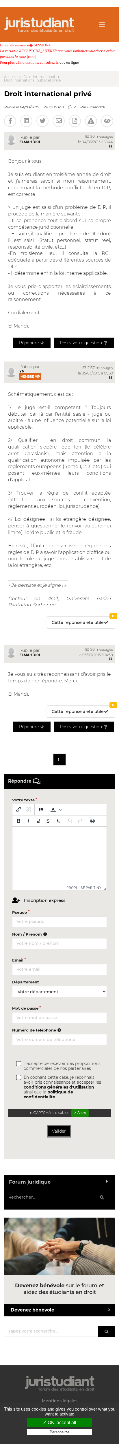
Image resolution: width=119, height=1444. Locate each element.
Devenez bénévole (32, 1310)
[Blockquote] (41, 810)
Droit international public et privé (32, 80)
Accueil (10, 77)
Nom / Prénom (27, 934)
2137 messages (100, 368)
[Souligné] (38, 821)
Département (25, 982)
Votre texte (23, 800)
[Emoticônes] (92, 821)
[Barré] (48, 821)
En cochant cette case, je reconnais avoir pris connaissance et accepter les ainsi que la (62, 1087)
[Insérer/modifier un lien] (18, 810)
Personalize (59, 1432)
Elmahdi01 (96, 107)
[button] (55, 810)
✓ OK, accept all (59, 1422)
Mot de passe (25, 1008)
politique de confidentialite (48, 1094)
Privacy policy (59, 1437)
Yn (22, 371)
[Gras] (18, 821)
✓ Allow (80, 1113)
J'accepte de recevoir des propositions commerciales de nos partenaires (62, 1066)
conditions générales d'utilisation (59, 1087)
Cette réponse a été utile (83, 621)
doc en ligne (69, 62)
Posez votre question (81, 342)
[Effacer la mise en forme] (58, 821)
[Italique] (28, 821)
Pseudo (19, 912)
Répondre (29, 342)
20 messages (101, 136)
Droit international (39, 77)
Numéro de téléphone (34, 1030)
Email (17, 960)
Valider (59, 1131)
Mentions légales (59, 1400)
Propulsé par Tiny (83, 887)
